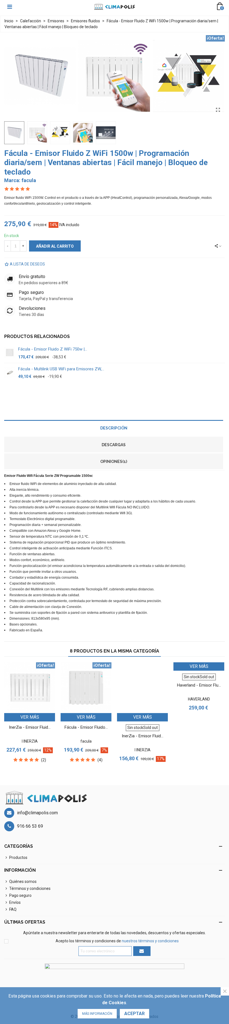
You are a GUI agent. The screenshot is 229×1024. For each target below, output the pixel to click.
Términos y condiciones (30, 888)
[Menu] (9, 6)
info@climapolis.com (37, 812)
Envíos (15, 902)
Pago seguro (20, 895)
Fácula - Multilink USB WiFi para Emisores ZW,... (61, 368)
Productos (18, 857)
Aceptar (134, 1013)
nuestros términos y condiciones (150, 941)
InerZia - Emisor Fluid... (30, 727)
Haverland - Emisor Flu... (199, 685)
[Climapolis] (114, 7)
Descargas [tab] (114, 445)
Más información (97, 1014)
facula (29, 180)
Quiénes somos (23, 881)
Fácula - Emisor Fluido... (86, 727)
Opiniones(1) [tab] (113, 461)
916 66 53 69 (30, 826)
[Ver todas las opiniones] (113, 189)
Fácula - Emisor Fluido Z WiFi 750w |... (52, 349)
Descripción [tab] (113, 428)
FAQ (12, 909)
